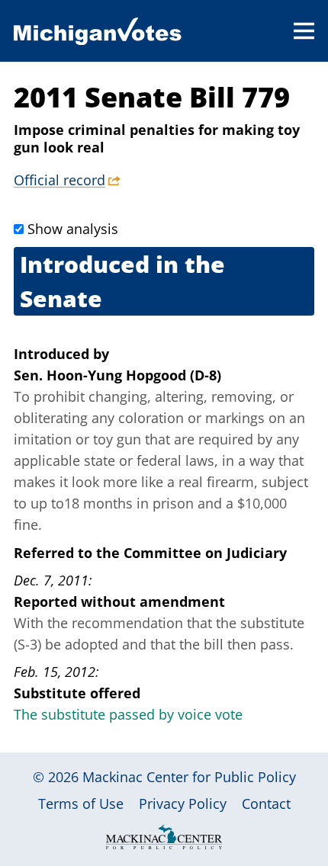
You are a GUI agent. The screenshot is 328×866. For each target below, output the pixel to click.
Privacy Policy (183, 803)
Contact (266, 803)
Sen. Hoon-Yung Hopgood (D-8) (117, 375)
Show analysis (72, 229)
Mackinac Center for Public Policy (189, 777)
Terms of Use (81, 803)
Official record (59, 180)
